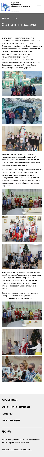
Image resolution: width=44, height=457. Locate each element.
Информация (11, 420)
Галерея (7, 413)
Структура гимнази (16, 406)
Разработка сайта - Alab (12, 449)
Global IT (28, 449)
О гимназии (10, 400)
